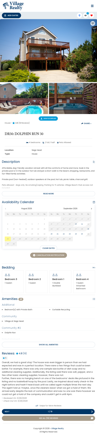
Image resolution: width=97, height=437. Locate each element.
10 (76, 224)
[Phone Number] (86, 6)
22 (64, 234)
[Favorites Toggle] (91, 15)
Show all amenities (48, 344)
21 (57, 234)
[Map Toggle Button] (79, 15)
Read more (48, 193)
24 (76, 234)
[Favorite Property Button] (92, 23)
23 (70, 234)
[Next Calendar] (91, 208)
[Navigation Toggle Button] (92, 6)
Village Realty (57, 428)
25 (82, 234)
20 (51, 234)
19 (88, 229)
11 (82, 224)
